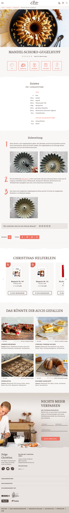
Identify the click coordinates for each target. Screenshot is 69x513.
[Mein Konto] (63, 3)
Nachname (59, 424)
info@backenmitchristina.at (26, 462)
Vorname (44, 424)
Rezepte (9, 7)
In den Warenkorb (17, 293)
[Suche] (67, 3)
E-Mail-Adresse (46, 430)
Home (3, 7)
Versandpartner (7, 479)
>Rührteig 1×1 (25, 179)
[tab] (34, 478)
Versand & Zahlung (35, 509)
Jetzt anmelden (50, 439)
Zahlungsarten (6, 483)
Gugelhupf (16, 7)
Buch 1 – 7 (21, 469)
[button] (66, 279)
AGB (2, 511)
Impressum (60, 509)
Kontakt (4, 509)
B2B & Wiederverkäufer (18, 509)
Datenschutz (49, 509)
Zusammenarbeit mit (8, 488)
